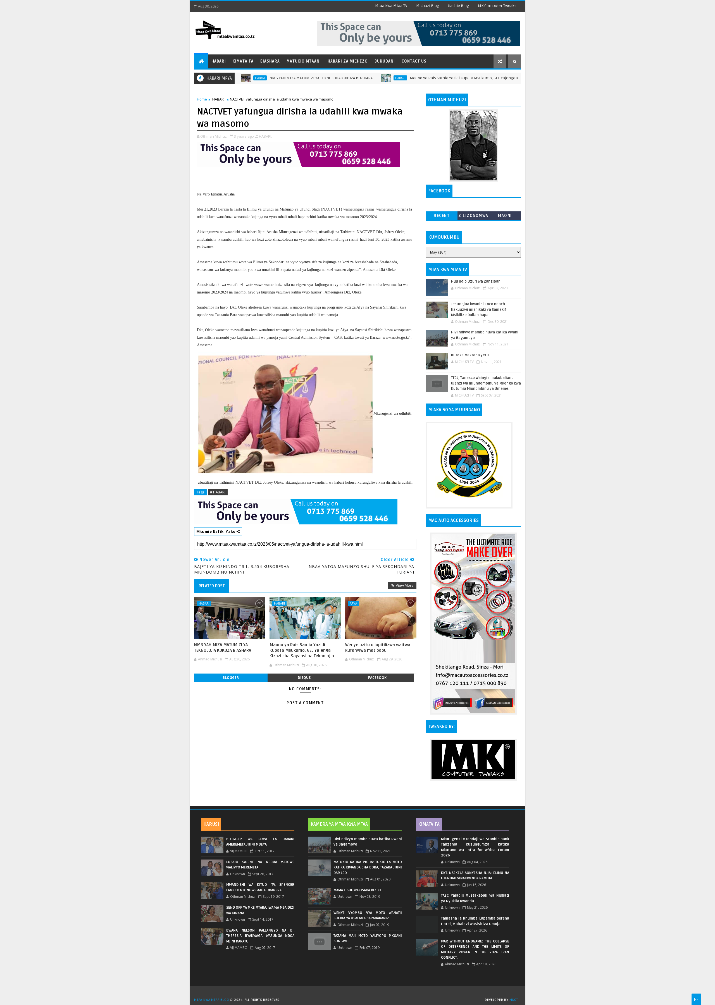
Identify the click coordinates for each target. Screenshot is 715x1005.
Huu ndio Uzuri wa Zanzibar (475, 281)
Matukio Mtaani (304, 61)
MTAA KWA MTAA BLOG (211, 1000)
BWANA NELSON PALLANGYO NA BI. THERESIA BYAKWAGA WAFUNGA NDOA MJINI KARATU (260, 936)
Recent (442, 215)
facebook (377, 677)
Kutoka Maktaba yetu (470, 355)
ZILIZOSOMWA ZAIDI (473, 216)
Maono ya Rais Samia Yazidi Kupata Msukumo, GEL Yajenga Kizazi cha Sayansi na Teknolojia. (457, 78)
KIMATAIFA (429, 824)
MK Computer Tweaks (497, 5)
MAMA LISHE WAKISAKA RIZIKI (357, 890)
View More (405, 585)
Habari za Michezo (348, 61)
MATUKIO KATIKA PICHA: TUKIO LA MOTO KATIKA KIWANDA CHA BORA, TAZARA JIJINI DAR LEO (367, 867)
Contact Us (414, 61)
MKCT (513, 1000)
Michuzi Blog (427, 5)
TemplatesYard (359, 993)
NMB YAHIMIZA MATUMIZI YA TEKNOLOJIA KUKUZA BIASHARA (285, 78)
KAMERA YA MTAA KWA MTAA (339, 824)
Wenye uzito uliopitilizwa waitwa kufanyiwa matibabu (377, 647)
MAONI (505, 215)
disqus (304, 677)
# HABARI (217, 492)
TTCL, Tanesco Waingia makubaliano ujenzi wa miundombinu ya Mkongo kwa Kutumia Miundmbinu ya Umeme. (486, 383)
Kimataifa (243, 61)
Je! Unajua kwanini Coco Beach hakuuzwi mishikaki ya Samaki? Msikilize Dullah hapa (479, 309)
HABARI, (265, 136)
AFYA (353, 603)
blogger (231, 677)
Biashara (270, 61)
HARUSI (211, 824)
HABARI (365, 78)
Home (202, 99)
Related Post (212, 585)
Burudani (385, 61)
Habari (218, 61)
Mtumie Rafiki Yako (216, 531)
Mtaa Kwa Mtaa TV (391, 5)
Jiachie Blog (458, 5)
